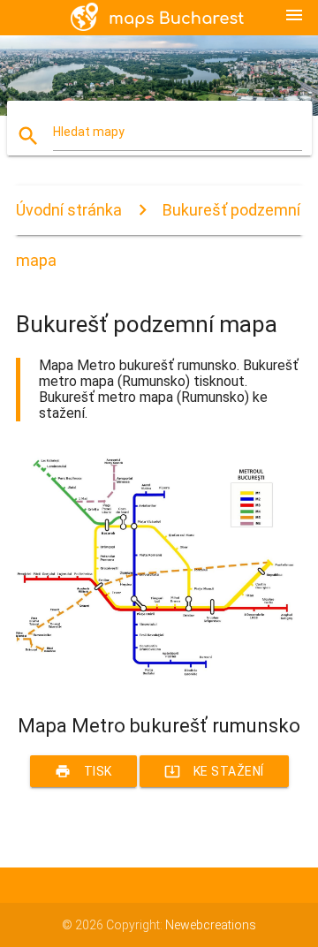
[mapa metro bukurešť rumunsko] (159, 684)
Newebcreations (210, 925)
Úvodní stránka (69, 210)
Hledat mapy (89, 132)
